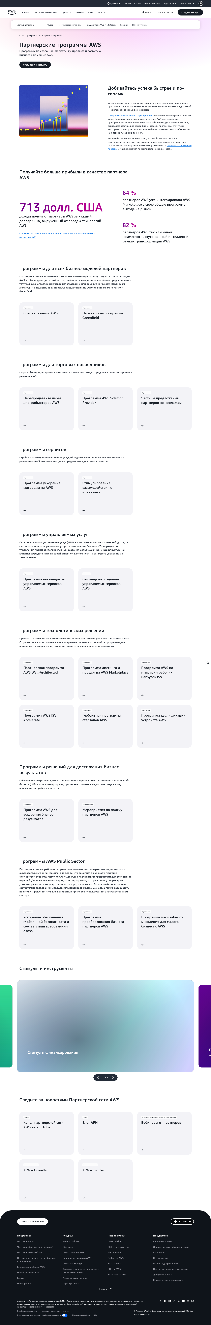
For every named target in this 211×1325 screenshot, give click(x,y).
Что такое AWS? (25, 1241)
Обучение (68, 1247)
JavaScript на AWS (117, 1274)
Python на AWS (116, 1258)
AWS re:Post (159, 1252)
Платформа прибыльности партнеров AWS (131, 115)
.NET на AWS (114, 1252)
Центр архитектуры (73, 1263)
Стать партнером (27, 35)
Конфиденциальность (27, 1311)
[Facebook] (165, 1301)
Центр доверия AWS (73, 1252)
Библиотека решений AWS (77, 1258)
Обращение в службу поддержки (171, 1247)
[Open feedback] (207, 662)
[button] (46, 12)
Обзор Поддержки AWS (165, 1263)
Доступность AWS (162, 1274)
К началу (104, 1289)
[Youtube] (183, 1301)
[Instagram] (174, 1301)
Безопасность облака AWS (31, 1266)
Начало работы (71, 1241)
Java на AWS (114, 1263)
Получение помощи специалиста (170, 1268)
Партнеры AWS (71, 1283)
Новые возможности (28, 1272)
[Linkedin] (170, 1301)
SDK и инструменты (118, 1247)
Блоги (20, 1278)
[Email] (192, 1301)
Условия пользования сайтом (55, 1311)
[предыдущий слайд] (96, 1077)
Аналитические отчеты (75, 1278)
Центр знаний (160, 1258)
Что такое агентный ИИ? (30, 1252)
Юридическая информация (168, 1280)
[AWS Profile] (201, 3)
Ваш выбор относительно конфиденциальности (39, 1315)
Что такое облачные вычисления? (35, 1247)
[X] (160, 1301)
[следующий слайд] (114, 1077)
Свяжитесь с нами (162, 1241)
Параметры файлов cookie (84, 1315)
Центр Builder (115, 1241)
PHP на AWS (114, 1268)
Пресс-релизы (24, 1283)
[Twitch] (179, 1301)
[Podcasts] (188, 1301)
